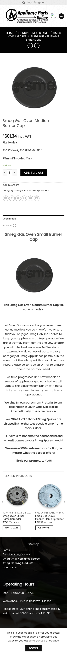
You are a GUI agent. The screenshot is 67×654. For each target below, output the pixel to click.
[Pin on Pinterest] (30, 198)
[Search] (23, 2)
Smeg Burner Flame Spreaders (42, 38)
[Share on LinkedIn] (37, 198)
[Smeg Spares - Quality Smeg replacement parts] (27, 16)
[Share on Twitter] (18, 198)
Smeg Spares (18, 325)
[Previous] (2, 508)
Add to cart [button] (11, 528)
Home (10, 33)
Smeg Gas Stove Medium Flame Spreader (49, 518)
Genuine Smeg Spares (33, 33)
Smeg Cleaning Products (18, 563)
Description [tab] (9, 218)
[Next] (64, 508)
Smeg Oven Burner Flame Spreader (13, 518)
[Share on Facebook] (12, 198)
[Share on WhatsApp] (6, 198)
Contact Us (10, 567)
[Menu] (61, 16)
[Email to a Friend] (24, 198)
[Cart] (53, 16)
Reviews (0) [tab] (9, 225)
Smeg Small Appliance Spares (21, 558)
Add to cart (33, 173)
